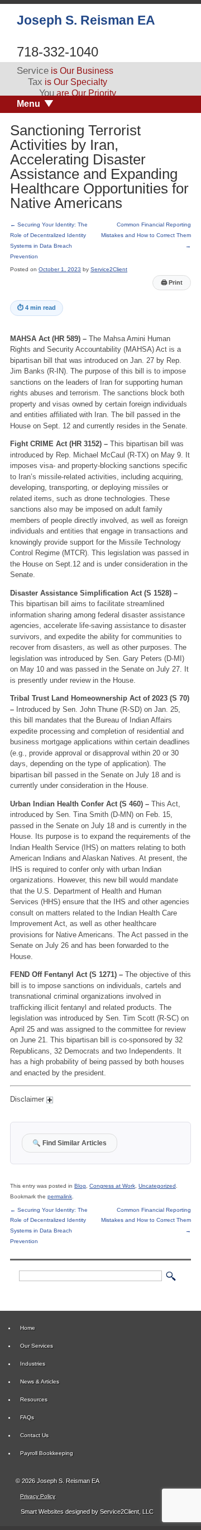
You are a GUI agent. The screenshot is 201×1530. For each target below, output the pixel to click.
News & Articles (39, 1381)
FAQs (27, 1417)
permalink (59, 1196)
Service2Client (108, 269)
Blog (80, 1186)
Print (172, 282)
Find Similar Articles (69, 1142)
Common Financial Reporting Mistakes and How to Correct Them (146, 234)
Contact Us (34, 1435)
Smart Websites (41, 1511)
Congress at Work (112, 1186)
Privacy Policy (37, 1496)
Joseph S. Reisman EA (86, 20)
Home (27, 1328)
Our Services (36, 1346)
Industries (32, 1364)
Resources (33, 1399)
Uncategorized (157, 1186)
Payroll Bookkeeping (46, 1453)
